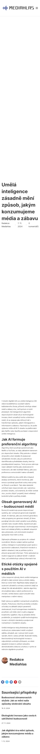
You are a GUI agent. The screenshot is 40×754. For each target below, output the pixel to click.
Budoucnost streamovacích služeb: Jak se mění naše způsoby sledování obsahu (17, 700)
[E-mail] (19, 682)
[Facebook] (2, 682)
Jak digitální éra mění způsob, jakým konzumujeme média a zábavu (18, 733)
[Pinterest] (15, 682)
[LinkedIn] (11, 682)
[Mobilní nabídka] (37, 8)
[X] (7, 682)
